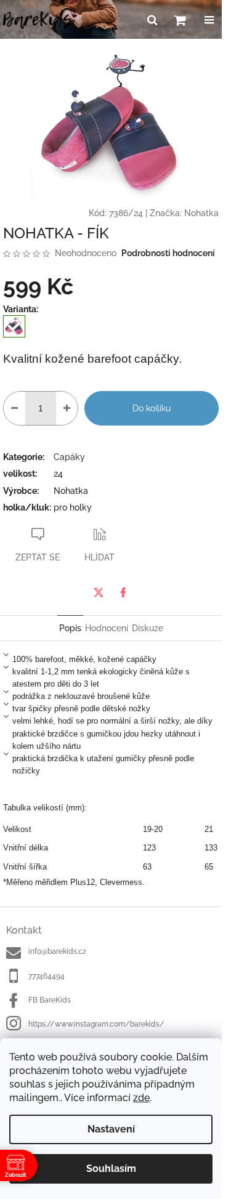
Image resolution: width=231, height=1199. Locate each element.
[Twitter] (98, 592)
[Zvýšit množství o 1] (67, 408)
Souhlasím (111, 1168)
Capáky (69, 457)
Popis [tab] (70, 628)
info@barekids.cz (57, 951)
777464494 (46, 976)
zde (141, 1098)
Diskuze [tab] (147, 628)
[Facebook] (123, 592)
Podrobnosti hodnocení (168, 253)
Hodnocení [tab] (106, 628)
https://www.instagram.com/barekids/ (96, 1024)
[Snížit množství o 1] (14, 408)
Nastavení (111, 1129)
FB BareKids (49, 1000)
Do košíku (151, 408)
